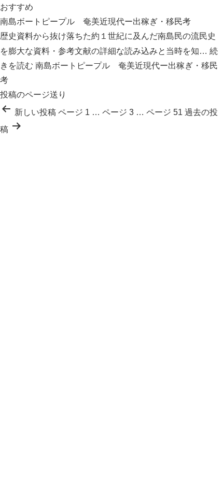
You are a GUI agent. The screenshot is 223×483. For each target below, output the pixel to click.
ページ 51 (164, 112)
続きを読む (109, 65)
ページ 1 (74, 112)
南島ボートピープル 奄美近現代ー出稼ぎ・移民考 (95, 21)
